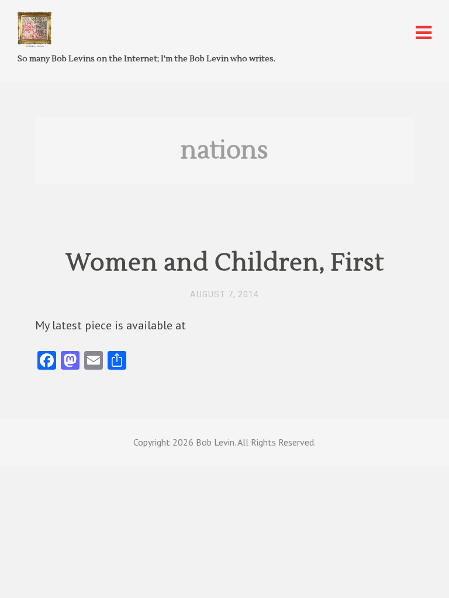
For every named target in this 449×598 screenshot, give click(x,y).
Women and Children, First (224, 263)
